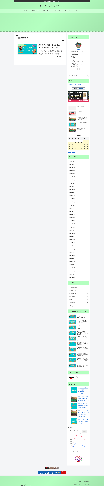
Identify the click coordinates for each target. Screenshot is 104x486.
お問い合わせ (86, 481)
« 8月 (69, 152)
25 (72, 148)
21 (81, 146)
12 (75, 144)
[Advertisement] (52, 22)
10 (69, 144)
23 (87, 146)
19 (75, 146)
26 (75, 148)
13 (78, 144)
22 (84, 146)
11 (72, 144)
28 (81, 148)
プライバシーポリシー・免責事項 (76, 481)
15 (84, 144)
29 (84, 148)
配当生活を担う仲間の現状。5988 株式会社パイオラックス (83, 405)
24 (69, 148)
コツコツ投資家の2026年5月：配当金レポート (83, 421)
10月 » (73, 152)
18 (72, 146)
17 (69, 146)
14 (81, 144)
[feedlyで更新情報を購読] (78, 69)
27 (78, 148)
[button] (87, 75)
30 (87, 148)
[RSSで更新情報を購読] (80, 69)
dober (78, 49)
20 (78, 146)
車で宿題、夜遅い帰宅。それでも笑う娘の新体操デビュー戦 (83, 398)
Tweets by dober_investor (74, 84)
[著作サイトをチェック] (77, 69)
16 (87, 144)
